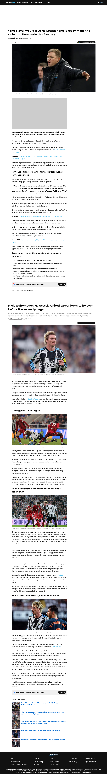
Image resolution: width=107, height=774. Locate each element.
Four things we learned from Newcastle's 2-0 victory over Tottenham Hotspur (37, 264)
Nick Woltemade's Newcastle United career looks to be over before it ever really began (39, 277)
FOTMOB (59, 575)
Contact (52, 758)
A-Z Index (37, 765)
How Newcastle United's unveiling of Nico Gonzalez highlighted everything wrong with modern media (39, 272)
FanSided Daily (90, 758)
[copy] (22, 42)
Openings (37, 758)
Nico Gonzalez (56, 647)
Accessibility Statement (19, 765)
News (19, 2)
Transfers (25, 2)
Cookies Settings (55, 765)
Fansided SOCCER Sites (42, 2)
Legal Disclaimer (90, 762)
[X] (98, 2)
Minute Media (12, 769)
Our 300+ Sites (73, 758)
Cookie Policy (72, 762)
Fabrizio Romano (34, 399)
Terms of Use (54, 762)
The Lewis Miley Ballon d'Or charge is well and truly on (32, 260)
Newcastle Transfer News (25, 291)
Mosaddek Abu (15, 319)
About (31, 2)
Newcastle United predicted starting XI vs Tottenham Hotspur (35, 268)
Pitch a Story (15, 762)
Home (13, 291)
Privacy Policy (38, 762)
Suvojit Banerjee (16, 38)
